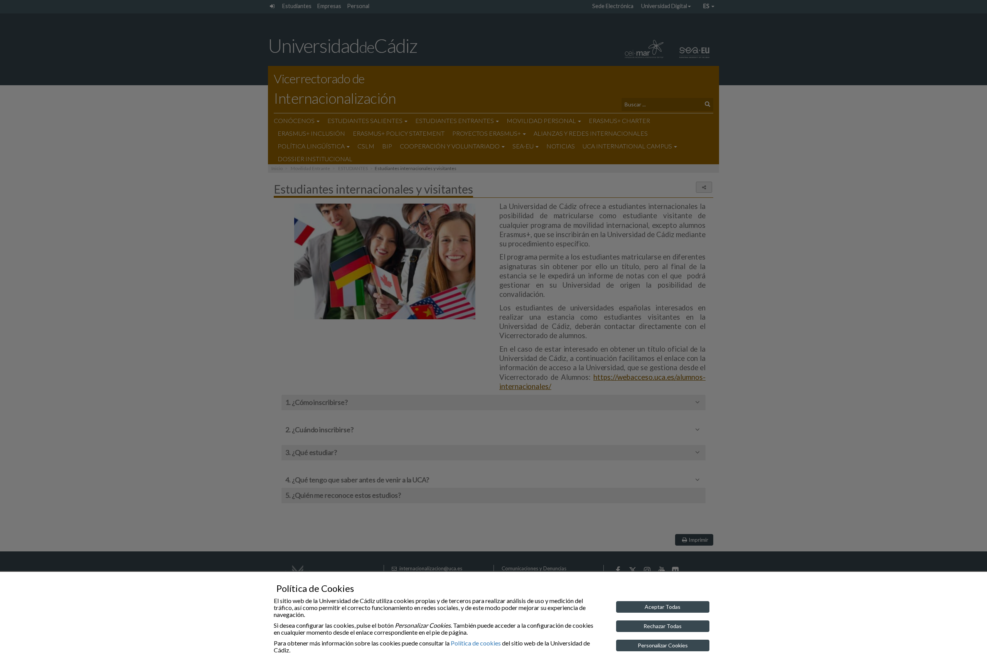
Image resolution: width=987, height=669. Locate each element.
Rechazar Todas (662, 626)
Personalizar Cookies (663, 645)
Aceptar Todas (662, 606)
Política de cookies (476, 643)
